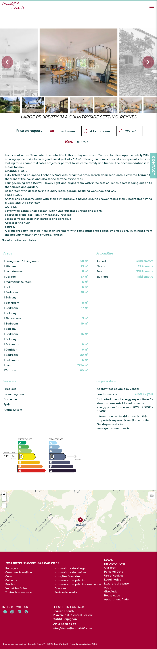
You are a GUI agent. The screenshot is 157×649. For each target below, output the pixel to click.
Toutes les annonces (19, 592)
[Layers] (151, 495)
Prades (10, 584)
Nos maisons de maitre (70, 572)
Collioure (11, 580)
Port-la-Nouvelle (66, 592)
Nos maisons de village (70, 568)
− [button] (4, 499)
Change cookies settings (14, 644)
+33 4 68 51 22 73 (64, 624)
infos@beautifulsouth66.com (72, 628)
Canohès (60, 588)
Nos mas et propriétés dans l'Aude (78, 584)
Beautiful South (63, 611)
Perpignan (12, 568)
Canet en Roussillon (18, 572)
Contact (153, 165)
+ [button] (4, 494)
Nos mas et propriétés (70, 580)
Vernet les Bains (16, 588)
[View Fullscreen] (4, 505)
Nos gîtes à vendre (67, 576)
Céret (9, 576)
